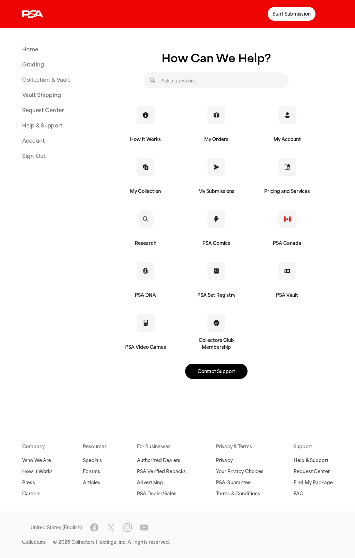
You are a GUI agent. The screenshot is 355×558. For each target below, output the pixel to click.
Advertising (150, 482)
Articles (91, 482)
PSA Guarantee (233, 482)
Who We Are (36, 460)
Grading (33, 64)
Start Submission (291, 14)
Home (30, 49)
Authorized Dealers (158, 460)
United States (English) (56, 527)
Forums (91, 471)
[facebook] (94, 527)
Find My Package (313, 482)
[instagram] (127, 527)
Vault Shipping (41, 95)
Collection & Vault (46, 80)
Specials (92, 460)
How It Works (37, 471)
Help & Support (42, 125)
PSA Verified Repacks (161, 471)
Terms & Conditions (238, 493)
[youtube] (144, 527)
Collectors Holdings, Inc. (99, 542)
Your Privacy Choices (240, 471)
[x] (111, 527)
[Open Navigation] (328, 14)
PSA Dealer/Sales (156, 493)
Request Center (43, 110)
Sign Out (33, 156)
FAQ (299, 493)
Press (28, 482)
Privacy (224, 460)
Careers (31, 493)
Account (33, 141)
